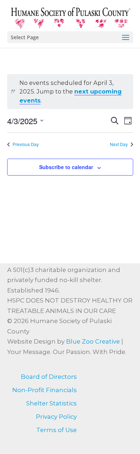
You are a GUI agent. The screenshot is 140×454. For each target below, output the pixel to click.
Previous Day (26, 144)
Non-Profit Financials (44, 390)
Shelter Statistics (51, 403)
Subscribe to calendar (66, 167)
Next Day (119, 144)
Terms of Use (56, 429)
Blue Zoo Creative (93, 341)
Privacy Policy (56, 416)
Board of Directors (49, 376)
